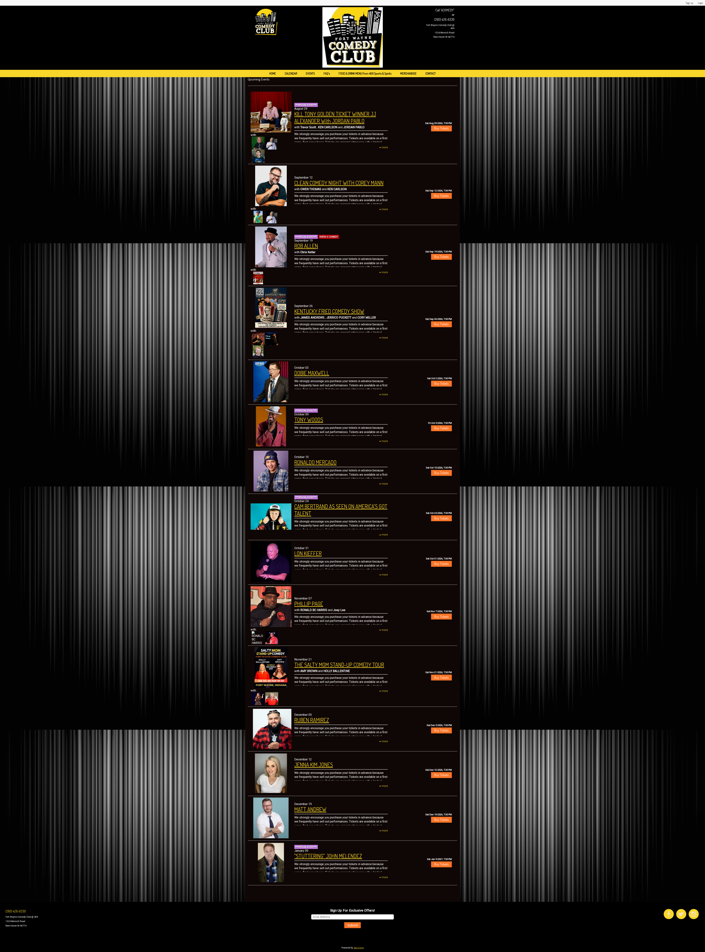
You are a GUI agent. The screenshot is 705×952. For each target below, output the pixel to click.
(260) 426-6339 (444, 19)
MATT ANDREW (310, 809)
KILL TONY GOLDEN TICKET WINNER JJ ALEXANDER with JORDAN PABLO (335, 117)
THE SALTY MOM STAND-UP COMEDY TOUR (339, 664)
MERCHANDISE (408, 73)
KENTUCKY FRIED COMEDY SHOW (329, 311)
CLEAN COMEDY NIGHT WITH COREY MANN (339, 182)
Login (700, 2)
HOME (272, 73)
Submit (352, 925)
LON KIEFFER (308, 553)
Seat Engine (359, 947)
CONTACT (430, 73)
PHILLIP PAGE (308, 603)
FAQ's (327, 73)
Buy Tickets (441, 128)
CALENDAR (291, 73)
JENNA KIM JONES (313, 764)
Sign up (689, 2)
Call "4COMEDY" (444, 10)
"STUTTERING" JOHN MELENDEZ (328, 855)
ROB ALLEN (306, 245)
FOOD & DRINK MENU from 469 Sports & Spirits (365, 73)
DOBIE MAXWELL (311, 372)
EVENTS (310, 73)
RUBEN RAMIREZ (311, 719)
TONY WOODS (308, 419)
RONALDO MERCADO (315, 462)
